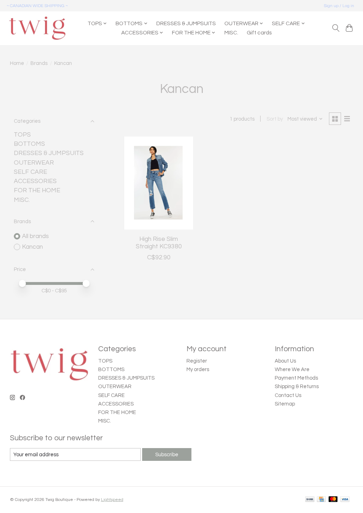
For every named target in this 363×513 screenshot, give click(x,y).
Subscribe (166, 454)
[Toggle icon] (335, 28)
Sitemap (285, 404)
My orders (197, 369)
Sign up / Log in (339, 6)
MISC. (231, 32)
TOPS (22, 135)
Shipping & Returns (297, 386)
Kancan (32, 247)
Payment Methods (296, 378)
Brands (39, 63)
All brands (35, 236)
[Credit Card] (321, 499)
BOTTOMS (29, 144)
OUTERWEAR (34, 163)
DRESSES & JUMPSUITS (186, 23)
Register (196, 361)
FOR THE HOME (37, 190)
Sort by (275, 119)
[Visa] (345, 499)
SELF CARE (30, 172)
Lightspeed (112, 499)
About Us (285, 361)
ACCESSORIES (35, 181)
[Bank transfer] (309, 499)
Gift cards (259, 32)
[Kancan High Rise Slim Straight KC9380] (159, 183)
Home (17, 63)
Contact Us (288, 395)
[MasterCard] (333, 499)
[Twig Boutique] (37, 28)
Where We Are (292, 369)
